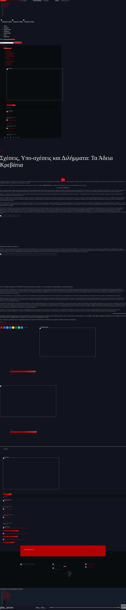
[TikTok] (3, 11)
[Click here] (64, 454)
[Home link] (17, 21)
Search (17, 43)
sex (8, 324)
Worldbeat (8, 114)
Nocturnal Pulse (11, 105)
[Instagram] (3, 13)
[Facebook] (3, 15)
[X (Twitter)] (3, 9)
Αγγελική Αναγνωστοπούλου (16, 324)
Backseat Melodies (9, 123)
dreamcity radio (3, 324)
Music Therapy (9, 131)
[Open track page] (47, 607)
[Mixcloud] (3, 12)
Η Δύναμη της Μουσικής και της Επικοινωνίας (23, 371)
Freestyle (8, 102)
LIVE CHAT (11, 39)
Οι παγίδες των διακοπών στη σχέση (8, 542)
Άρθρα (1, 150)
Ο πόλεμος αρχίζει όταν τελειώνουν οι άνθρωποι (23, 432)
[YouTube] (3, 8)
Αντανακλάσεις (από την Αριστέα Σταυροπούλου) (11, 530)
